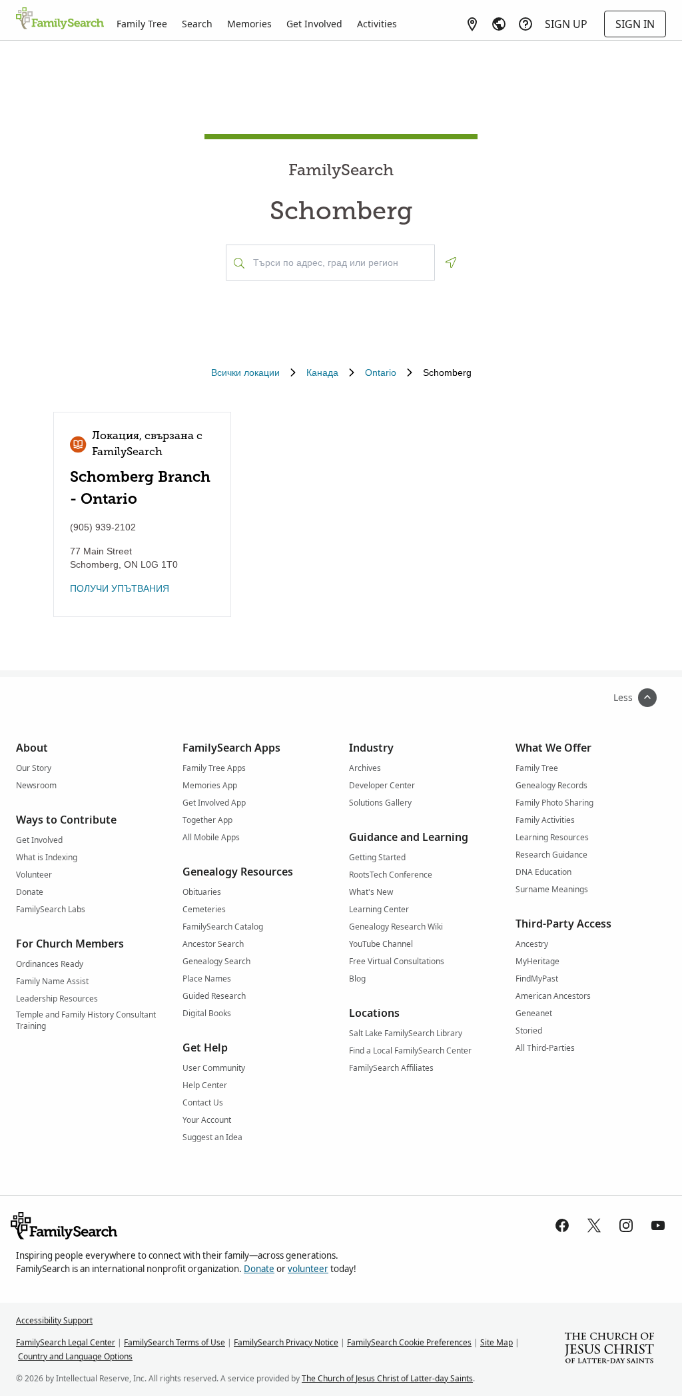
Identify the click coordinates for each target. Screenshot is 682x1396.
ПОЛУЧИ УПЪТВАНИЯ (119, 588)
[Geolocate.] (451, 262)
